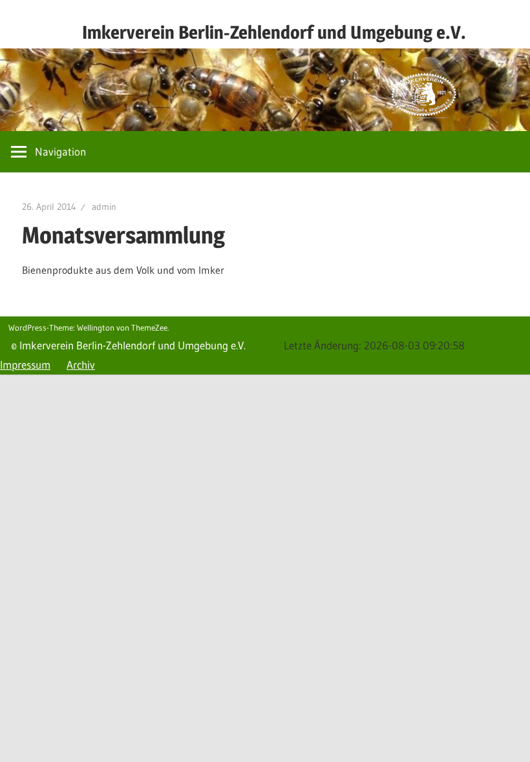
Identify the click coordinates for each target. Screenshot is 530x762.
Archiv (81, 364)
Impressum (25, 364)
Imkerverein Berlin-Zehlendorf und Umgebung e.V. (274, 32)
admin (104, 206)
